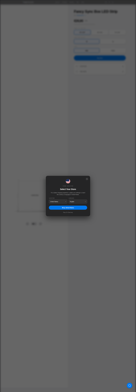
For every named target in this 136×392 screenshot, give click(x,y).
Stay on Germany (68, 212)
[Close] (87, 179)
